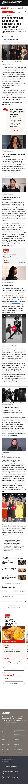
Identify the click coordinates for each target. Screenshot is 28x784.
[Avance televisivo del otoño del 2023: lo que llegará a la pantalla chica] (22, 577)
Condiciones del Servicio (6, 761)
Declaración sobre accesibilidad (7, 763)
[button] (9, 663)
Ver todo (21, 262)
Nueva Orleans (16, 303)
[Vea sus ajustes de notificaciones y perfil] (25, 601)
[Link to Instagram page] (13, 777)
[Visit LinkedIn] (17, 777)
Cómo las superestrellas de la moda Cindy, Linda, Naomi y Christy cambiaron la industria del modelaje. (14, 31)
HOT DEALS (7, 675)
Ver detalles (6, 262)
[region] (14, 599)
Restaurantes (7, 645)
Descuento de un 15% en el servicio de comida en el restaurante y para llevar (12, 650)
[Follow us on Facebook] (3, 777)
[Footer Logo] (14, 713)
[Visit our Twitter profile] (8, 777)
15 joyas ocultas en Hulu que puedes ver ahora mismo (8, 562)
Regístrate (13, 8)
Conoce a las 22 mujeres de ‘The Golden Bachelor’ (9, 569)
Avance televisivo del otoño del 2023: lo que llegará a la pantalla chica (9, 577)
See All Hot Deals (14, 683)
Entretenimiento (7, 15)
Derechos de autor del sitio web (7, 768)
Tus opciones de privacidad (13, 773)
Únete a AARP (13, 130)
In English (4, 41)
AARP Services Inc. (17, 736)
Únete (7, 12)
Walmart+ (7, 257)
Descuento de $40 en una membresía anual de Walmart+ (13, 259)
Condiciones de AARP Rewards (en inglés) (9, 766)
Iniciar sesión (17, 591)
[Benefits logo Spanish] (6, 252)
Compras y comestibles (9, 254)
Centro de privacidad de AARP (7, 759)
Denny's (5, 647)
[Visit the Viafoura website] (17, 607)
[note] (14, 63)
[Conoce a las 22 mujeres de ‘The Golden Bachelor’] (22, 570)
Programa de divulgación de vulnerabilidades (10, 771)
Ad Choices (4, 773)
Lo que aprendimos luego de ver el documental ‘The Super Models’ (12, 22)
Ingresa (19, 8)
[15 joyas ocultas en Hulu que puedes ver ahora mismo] (22, 562)
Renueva (20, 12)
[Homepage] (5, 8)
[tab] (7, 601)
